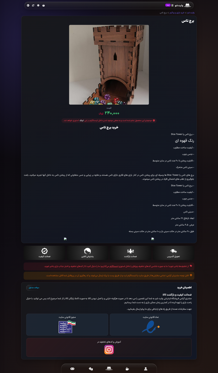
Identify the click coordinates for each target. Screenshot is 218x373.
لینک (81, 120)
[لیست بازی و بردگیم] (72, 368)
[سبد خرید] (43, 5)
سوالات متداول (34, 287)
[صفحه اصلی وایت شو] (109, 368)
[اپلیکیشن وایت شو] (145, 368)
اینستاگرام (114, 266)
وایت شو (190, 12)
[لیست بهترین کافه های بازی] (127, 368)
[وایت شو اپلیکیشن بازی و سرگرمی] (187, 5)
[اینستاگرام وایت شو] (109, 349)
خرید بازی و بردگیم (177, 12)
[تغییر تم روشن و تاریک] (38, 5)
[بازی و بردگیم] (91, 368)
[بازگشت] (28, 5)
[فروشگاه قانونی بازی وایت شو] (150, 326)
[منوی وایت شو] (172, 5)
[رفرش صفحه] (33, 5)
